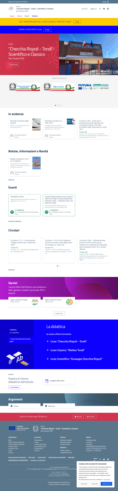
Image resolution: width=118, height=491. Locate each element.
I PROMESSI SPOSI (17, 196)
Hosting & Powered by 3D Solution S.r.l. (59, 482)
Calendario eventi (91, 440)
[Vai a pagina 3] (59, 105)
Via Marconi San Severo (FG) (61, 467)
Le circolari (89, 444)
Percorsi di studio (65, 444)
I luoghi (36, 442)
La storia (36, 450)
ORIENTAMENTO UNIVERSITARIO (96, 446)
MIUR (10, 440)
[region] (96, 474)
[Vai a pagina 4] (61, 105)
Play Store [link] (92, 417)
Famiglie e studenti (65, 442)
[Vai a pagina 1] (55, 105)
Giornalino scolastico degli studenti (19, 121)
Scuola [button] (12, 16)
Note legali (71, 457)
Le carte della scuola (40, 446)
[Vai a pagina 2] (57, 105)
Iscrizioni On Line (13, 448)
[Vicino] (113, 462)
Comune (10, 452)
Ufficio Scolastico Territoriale (16, 444)
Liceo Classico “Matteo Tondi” (68, 350)
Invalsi (10, 450)
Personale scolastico (66, 440)
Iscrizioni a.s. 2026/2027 (38, 460)
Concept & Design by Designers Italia (59, 484)
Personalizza (84, 484)
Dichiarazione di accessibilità (57, 457)
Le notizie (89, 442)
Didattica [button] (35, 16)
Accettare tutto (106, 484)
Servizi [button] (19, 16)
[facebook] (100, 8)
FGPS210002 (65, 474)
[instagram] (108, 8)
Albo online (32, 457)
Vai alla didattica (14, 387)
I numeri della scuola (40, 444)
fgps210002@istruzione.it (50, 469)
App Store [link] (79, 417)
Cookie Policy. (107, 479)
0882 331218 (36, 469)
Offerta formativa (65, 450)
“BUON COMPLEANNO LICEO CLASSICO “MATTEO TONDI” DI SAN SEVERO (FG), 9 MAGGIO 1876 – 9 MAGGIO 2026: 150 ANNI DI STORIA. (59, 199)
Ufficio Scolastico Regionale (16, 442)
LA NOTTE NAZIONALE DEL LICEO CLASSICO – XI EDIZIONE (96, 449)
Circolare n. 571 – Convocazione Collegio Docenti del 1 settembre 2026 (23, 242)
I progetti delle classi (66, 452)
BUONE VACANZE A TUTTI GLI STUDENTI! (19, 160)
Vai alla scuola (13, 64)
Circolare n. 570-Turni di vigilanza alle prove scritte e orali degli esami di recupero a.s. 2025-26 (58, 242)
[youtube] (104, 8)
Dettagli (77, 22)
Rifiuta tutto (95, 484)
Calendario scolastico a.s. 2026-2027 (53, 121)
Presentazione (38, 440)
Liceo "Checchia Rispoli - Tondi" (69, 341)
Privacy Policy (42, 457)
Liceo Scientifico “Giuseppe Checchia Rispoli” (77, 359)
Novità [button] (27, 16)
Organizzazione (38, 448)
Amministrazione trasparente (17, 457)
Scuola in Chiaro (13, 446)
